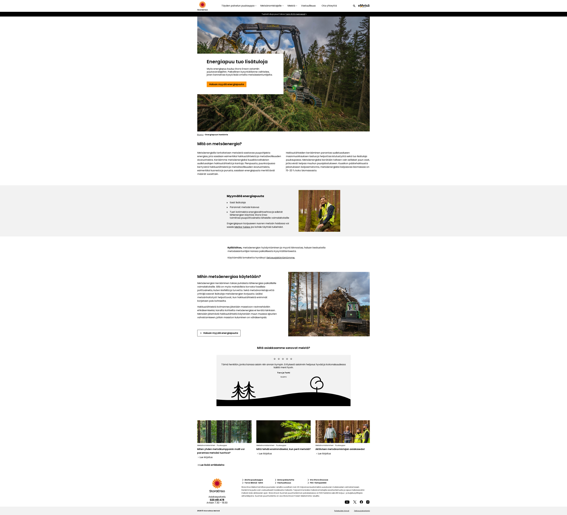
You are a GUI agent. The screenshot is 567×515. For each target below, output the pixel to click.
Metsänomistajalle (271, 5)
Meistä (291, 5)
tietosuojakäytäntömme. (280, 257)
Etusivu (200, 134)
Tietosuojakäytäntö (362, 511)
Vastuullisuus (308, 5)
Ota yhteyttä (329, 5)
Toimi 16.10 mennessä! (295, 14)
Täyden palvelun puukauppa (237, 5)
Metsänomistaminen (206, 445)
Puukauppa (222, 445)
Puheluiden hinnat (341, 511)
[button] (354, 6)
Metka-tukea (242, 227)
